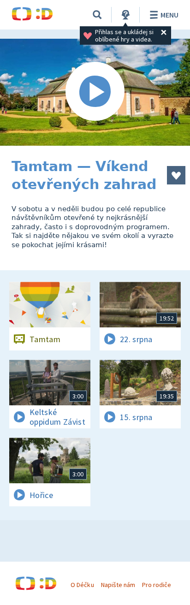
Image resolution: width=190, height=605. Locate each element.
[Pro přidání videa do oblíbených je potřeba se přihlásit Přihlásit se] (176, 175)
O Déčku (82, 585)
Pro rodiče (156, 585)
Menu (169, 14)
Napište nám (118, 585)
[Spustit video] (95, 92)
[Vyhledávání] (97, 15)
